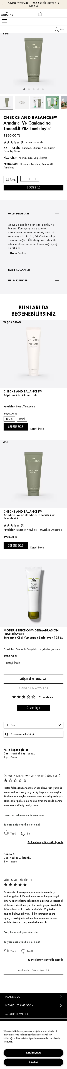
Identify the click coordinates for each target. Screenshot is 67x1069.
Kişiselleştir (33, 1062)
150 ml (9, 418)
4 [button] (38, 89)
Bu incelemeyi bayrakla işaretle (45, 842)
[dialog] (40, 14)
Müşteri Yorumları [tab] (33, 679)
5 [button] (43, 89)
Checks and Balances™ (23, 391)
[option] (33, 60)
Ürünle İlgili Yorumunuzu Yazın (33, 708)
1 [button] (24, 89)
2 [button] (29, 89)
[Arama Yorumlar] (7, 734)
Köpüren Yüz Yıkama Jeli (20, 395)
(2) (32, 142)
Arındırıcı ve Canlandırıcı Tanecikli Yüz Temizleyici (29, 516)
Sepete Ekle (33, 187)
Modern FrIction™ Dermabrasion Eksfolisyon (31, 632)
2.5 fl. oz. (11, 179)
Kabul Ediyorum (33, 1052)
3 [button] (33, 89)
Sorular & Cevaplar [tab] (33, 688)
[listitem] (33, 375)
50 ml (22, 418)
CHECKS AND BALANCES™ (23, 511)
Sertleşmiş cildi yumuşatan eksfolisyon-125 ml (33, 637)
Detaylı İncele (37, 428)
